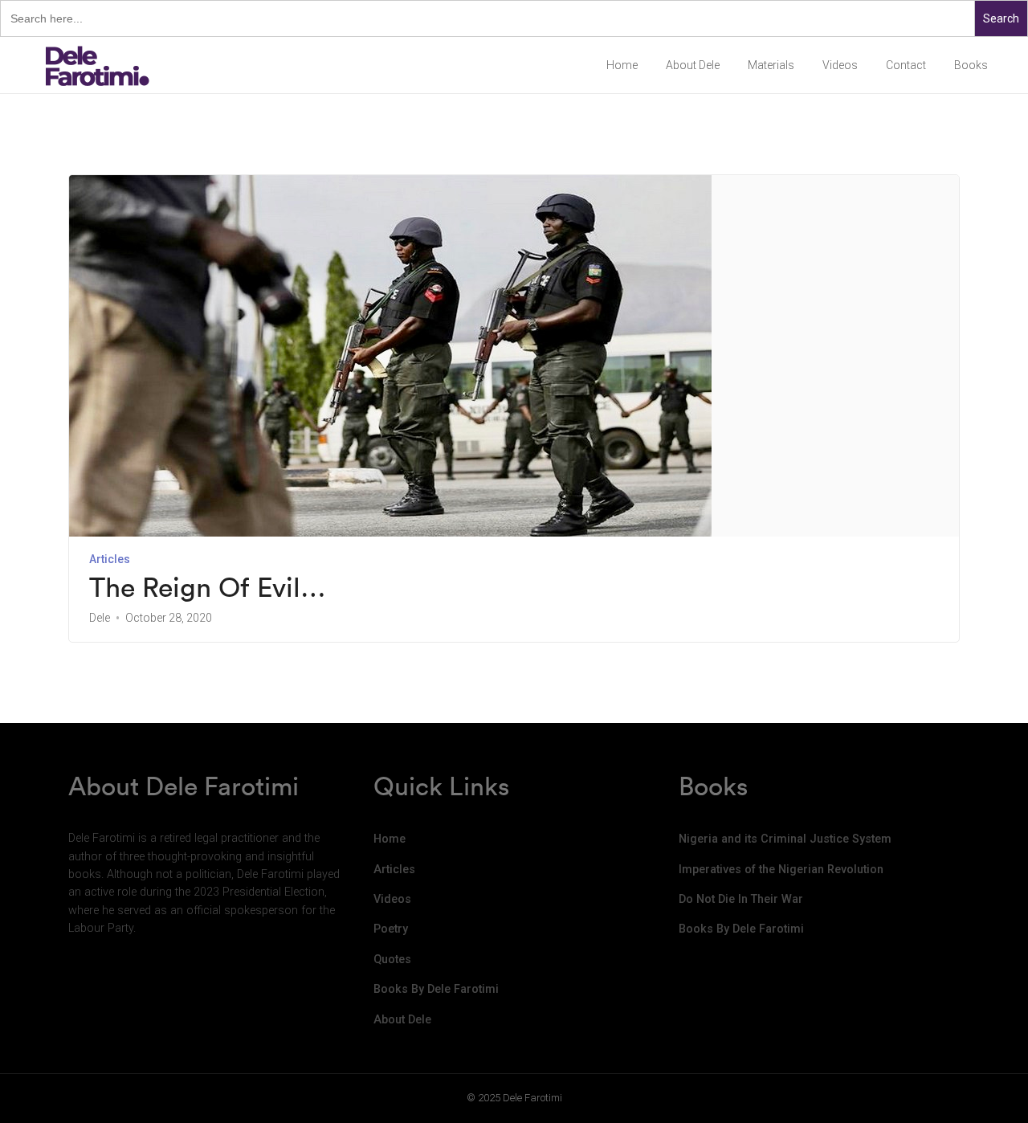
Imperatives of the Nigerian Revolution (781, 869)
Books (971, 65)
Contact (906, 65)
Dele (99, 617)
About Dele (693, 65)
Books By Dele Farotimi (436, 989)
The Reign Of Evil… (207, 587)
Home (622, 65)
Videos (840, 65)
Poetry (390, 929)
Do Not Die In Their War (741, 899)
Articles (109, 559)
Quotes (392, 959)
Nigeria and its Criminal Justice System (785, 839)
